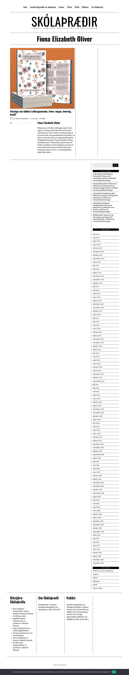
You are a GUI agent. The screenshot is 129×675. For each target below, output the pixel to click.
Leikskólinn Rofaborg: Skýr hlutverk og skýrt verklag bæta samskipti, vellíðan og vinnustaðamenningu (105, 196)
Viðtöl (95, 585)
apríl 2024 (96, 294)
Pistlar (95, 578)
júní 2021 (96, 388)
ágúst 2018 (97, 497)
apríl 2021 (96, 395)
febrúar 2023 (97, 332)
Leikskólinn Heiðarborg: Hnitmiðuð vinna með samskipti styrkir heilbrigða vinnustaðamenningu (104, 177)
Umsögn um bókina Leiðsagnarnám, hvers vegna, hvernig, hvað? (40, 113)
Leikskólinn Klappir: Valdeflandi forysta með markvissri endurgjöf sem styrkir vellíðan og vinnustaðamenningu (103, 207)
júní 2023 (96, 322)
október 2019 (97, 451)
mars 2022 (97, 364)
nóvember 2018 (98, 486)
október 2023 (97, 311)
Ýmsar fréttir (97, 588)
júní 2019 (96, 462)
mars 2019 (96, 472)
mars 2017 (96, 549)
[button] (75, 665)
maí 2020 (96, 427)
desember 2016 (98, 560)
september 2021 (98, 381)
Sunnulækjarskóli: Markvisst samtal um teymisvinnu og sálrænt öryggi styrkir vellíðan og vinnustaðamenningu (105, 187)
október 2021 (97, 378)
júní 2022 (96, 353)
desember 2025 (98, 252)
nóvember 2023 (98, 308)
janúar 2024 (97, 301)
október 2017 (97, 528)
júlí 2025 (96, 266)
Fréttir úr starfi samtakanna (103, 571)
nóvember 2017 (98, 525)
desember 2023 (98, 304)
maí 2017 (96, 542)
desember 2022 (98, 339)
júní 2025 (96, 269)
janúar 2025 (97, 273)
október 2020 (97, 416)
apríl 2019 (96, 469)
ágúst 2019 (96, 458)
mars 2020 (97, 434)
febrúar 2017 (97, 553)
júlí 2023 (96, 318)
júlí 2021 (96, 385)
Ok (114, 672)
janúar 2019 (97, 479)
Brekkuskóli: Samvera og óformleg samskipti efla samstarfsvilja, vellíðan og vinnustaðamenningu (103, 218)
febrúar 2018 (97, 514)
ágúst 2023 (97, 315)
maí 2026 (96, 238)
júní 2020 (96, 423)
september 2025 (99, 259)
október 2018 (97, 490)
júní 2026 (96, 234)
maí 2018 (96, 504)
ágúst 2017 (96, 535)
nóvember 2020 (98, 413)
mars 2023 (96, 329)
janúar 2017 (97, 556)
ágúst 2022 (97, 350)
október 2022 (97, 346)
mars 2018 (96, 511)
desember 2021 (98, 374)
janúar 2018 (97, 518)
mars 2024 (97, 297)
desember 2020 (98, 409)
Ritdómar (42, 118)
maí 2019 (96, 465)
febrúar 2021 (97, 402)
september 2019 (98, 455)
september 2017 (98, 532)
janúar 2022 (97, 371)
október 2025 (97, 255)
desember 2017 (98, 521)
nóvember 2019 (98, 448)
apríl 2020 (96, 430)
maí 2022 (96, 357)
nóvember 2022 (98, 343)
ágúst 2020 (97, 420)
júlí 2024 (96, 287)
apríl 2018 (96, 507)
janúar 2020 (97, 441)
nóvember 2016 (98, 563)
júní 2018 (96, 500)
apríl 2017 (96, 546)
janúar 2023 (97, 336)
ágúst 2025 (97, 262)
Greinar (95, 574)
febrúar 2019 (97, 476)
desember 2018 (98, 483)
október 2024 (97, 283)
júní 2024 (96, 290)
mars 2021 (96, 399)
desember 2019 (98, 444)
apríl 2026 (96, 241)
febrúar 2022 (97, 367)
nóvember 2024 (98, 280)
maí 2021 (96, 392)
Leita (115, 165)
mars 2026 (97, 245)
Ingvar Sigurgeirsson (21, 118)
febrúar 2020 (97, 437)
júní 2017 (96, 539)
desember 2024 (98, 276)
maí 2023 (96, 325)
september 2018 (98, 493)
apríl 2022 (96, 360)
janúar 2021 (97, 406)
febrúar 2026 (97, 248)
